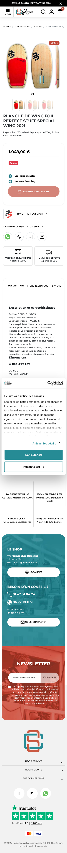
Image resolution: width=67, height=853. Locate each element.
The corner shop (33, 778)
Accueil (7, 26)
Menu (7, 12)
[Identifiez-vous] (51, 11)
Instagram (32, 793)
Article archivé (22, 26)
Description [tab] (16, 285)
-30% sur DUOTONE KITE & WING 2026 (31, 3)
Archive (38, 26)
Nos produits (33, 769)
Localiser (35, 572)
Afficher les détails (44, 443)
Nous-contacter (35, 622)
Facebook (19, 793)
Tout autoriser (33, 454)
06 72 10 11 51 (22, 602)
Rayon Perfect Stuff (30, 214)
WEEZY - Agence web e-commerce (23, 843)
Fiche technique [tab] (37, 285)
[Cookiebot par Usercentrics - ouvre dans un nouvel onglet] (48, 383)
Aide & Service (33, 761)
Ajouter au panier (36, 191)
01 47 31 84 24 (23, 594)
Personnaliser (31, 466)
